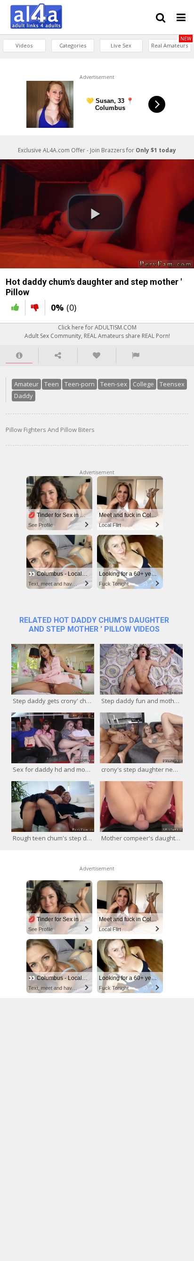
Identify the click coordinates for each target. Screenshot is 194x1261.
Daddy (23, 396)
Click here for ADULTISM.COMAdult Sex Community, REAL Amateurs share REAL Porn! (97, 331)
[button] (95, 212)
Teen (51, 384)
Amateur (26, 384)
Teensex (172, 384)
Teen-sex (113, 384)
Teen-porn (80, 384)
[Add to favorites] (97, 355)
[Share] (58, 355)
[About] (19, 355)
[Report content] (135, 355)
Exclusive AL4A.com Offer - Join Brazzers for (97, 150)
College (143, 384)
